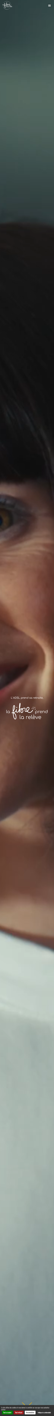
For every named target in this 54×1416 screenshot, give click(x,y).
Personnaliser (30, 1412)
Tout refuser (18, 1412)
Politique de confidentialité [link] (44, 1412)
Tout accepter (7, 1412)
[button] (49, 5)
